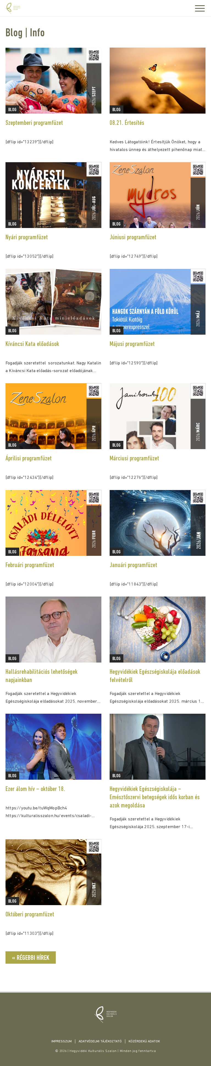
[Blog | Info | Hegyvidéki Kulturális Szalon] (105, 1014)
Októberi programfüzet (29, 914)
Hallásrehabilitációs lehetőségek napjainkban (41, 676)
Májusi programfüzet (132, 344)
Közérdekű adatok (144, 1041)
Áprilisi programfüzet (28, 458)
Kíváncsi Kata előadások (32, 344)
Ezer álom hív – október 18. (35, 789)
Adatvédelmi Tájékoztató (100, 1041)
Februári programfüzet (29, 565)
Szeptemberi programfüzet (34, 123)
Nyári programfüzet (26, 237)
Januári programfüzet (133, 565)
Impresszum (61, 1041)
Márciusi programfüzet (134, 458)
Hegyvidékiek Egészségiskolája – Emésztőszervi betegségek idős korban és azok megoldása (155, 797)
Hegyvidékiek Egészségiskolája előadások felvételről (155, 676)
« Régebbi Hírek (30, 958)
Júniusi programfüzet (133, 237)
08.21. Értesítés (127, 123)
